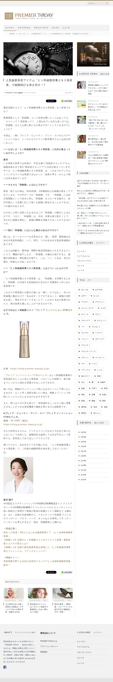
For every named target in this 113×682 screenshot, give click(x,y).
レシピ (99, 370)
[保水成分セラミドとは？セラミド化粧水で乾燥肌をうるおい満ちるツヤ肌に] (38, 594)
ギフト (98, 314)
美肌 (105, 407)
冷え (83, 382)
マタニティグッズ (88, 351)
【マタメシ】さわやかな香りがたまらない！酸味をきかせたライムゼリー (93, 231)
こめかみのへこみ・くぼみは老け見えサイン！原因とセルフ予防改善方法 (93, 224)
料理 (105, 388)
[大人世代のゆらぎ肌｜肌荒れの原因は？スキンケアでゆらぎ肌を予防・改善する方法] (13, 594)
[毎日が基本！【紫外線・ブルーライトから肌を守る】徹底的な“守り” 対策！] (63, 594)
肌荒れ (84, 413)
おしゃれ (84, 289)
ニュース (66, 27)
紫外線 (84, 407)
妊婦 (83, 388)
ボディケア (99, 339)
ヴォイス (55, 27)
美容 (95, 407)
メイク (94, 363)
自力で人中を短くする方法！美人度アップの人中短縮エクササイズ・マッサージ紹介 (93, 183)
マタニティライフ (41, 27)
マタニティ (85, 345)
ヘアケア (98, 333)
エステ (103, 308)
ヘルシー (84, 339)
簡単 (104, 400)
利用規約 (43, 652)
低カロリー (85, 376)
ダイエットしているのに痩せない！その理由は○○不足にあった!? (98, 107)
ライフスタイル (24, 27)
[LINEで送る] (67, 101)
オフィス (84, 314)
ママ (83, 363)
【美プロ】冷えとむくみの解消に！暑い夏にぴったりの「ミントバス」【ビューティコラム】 (98, 124)
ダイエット (101, 320)
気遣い (104, 394)
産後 (83, 400)
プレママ (84, 333)
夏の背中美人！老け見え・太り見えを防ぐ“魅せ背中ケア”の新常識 (98, 142)
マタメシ (84, 357)
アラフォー (99, 302)
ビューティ (9, 27)
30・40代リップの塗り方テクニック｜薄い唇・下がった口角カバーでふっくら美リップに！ (93, 215)
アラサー (84, 302)
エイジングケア (87, 308)
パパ (83, 326)
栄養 (93, 394)
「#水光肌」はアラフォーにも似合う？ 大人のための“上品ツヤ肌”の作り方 (93, 199)
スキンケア (85, 320)
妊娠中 (103, 382)
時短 (83, 394)
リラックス (85, 370)
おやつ (84, 295)
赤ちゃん (97, 413)
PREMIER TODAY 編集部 (14, 93)
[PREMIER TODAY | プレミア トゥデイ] (29, 15)
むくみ (96, 295)
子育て (94, 388)
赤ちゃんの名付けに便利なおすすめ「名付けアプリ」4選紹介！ (93, 192)
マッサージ (99, 357)
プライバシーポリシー (49, 646)
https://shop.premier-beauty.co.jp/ (29, 368)
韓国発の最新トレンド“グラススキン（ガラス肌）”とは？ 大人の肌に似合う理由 (98, 89)
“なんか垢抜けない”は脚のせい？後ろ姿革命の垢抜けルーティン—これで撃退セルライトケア (98, 159)
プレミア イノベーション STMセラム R (26, 375)
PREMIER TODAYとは (48, 641)
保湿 (99, 376)
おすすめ (98, 289)
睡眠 (93, 400)
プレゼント (96, 326)
